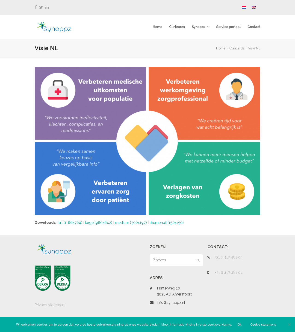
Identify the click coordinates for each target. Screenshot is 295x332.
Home (220, 48)
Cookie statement (263, 324)
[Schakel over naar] (244, 7)
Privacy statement (50, 305)
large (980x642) (98, 222)
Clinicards (236, 48)
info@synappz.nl (171, 302)
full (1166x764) (69, 222)
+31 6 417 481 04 (229, 257)
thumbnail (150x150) (167, 222)
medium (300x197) (131, 222)
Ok (240, 324)
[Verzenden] (198, 260)
